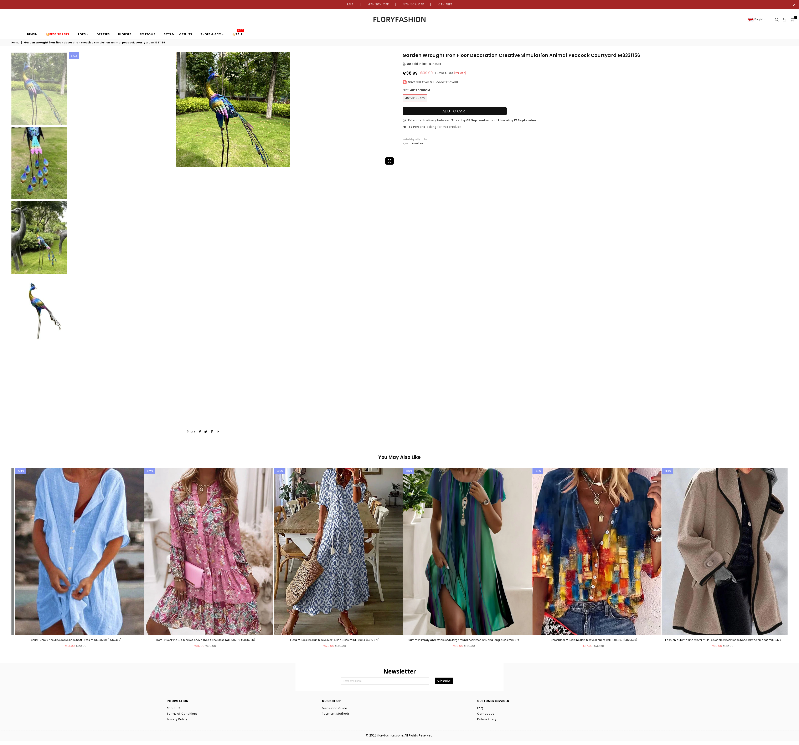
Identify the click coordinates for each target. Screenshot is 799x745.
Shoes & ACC (211, 34)
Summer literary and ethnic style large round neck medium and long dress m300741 (464, 640)
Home (15, 42)
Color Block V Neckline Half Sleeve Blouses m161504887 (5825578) (594, 640)
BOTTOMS (147, 34)
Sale (74, 55)
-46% (279, 471)
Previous (73, 109)
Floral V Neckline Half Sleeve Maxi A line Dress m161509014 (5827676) (335, 640)
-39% (667, 471)
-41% (537, 471)
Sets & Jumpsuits (178, 34)
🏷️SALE (237, 33)
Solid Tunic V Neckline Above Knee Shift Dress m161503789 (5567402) (76, 640)
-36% (408, 471)
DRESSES (103, 34)
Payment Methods (336, 714)
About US (173, 708)
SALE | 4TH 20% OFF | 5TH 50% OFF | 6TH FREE (399, 4)
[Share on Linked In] (218, 432)
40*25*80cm (415, 98)
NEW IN (32, 34)
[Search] (777, 19)
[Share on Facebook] (199, 432)
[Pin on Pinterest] (212, 432)
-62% (149, 471)
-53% (20, 471)
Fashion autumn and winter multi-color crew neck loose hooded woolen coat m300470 (723, 640)
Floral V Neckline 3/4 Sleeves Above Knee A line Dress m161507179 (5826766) (205, 640)
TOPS (81, 34)
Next (392, 109)
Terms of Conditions (182, 714)
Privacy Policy (177, 719)
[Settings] (784, 19)
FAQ (480, 708)
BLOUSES (125, 34)
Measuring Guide (334, 708)
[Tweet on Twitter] (205, 432)
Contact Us (485, 714)
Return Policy (487, 719)
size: (416, 90)
